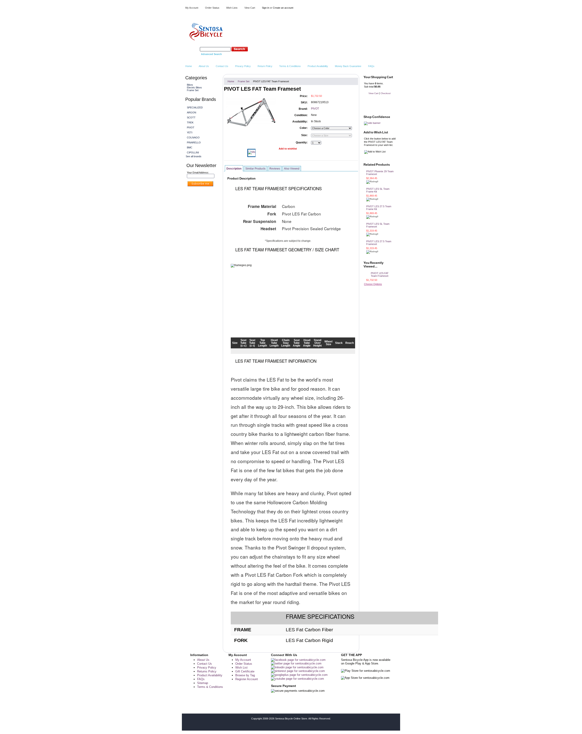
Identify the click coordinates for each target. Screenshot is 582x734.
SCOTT (191, 117)
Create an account (283, 7)
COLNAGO (193, 137)
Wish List (241, 667)
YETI (189, 132)
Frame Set (192, 90)
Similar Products (255, 168)
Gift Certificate (244, 671)
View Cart (249, 7)
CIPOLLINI (193, 152)
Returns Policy (206, 671)
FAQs (201, 679)
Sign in (265, 7)
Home (231, 81)
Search (195, 49)
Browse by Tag (245, 675)
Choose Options (373, 284)
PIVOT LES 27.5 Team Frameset (378, 242)
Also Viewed (291, 168)
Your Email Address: (198, 172)
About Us (203, 660)
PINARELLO (194, 142)
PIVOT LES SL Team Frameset (377, 225)
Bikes (189, 84)
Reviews (274, 168)
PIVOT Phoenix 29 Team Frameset (380, 172)
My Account (191, 7)
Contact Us (204, 663)
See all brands (193, 156)
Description (233, 168)
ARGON (191, 112)
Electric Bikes (194, 87)
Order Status (212, 7)
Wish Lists (232, 7)
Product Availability (209, 675)
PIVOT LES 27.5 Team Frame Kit (378, 207)
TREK (190, 122)
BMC (189, 147)
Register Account (246, 679)
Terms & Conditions (210, 687)
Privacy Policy (206, 667)
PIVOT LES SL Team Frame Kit (377, 190)
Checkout (386, 93)
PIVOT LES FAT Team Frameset (380, 274)
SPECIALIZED (195, 107)
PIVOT (190, 127)
